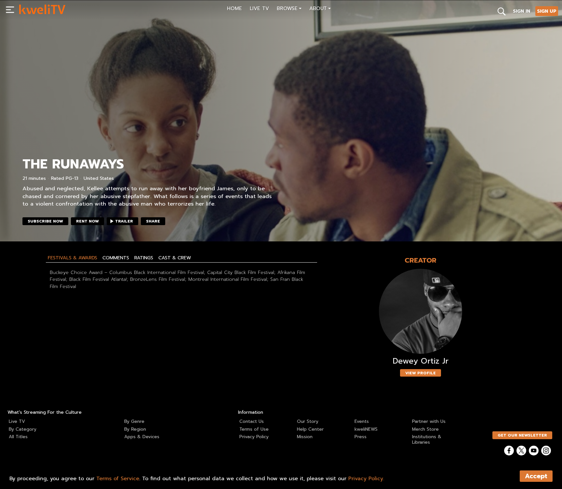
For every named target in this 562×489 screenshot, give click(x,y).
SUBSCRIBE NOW (45, 221)
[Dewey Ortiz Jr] (420, 311)
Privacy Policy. (366, 478)
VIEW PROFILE (420, 373)
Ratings (143, 257)
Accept (536, 476)
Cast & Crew (174, 257)
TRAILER (124, 221)
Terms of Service (117, 478)
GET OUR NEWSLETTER (522, 435)
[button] (289, 9)
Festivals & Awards (72, 257)
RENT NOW (87, 221)
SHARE (153, 221)
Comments (115, 257)
